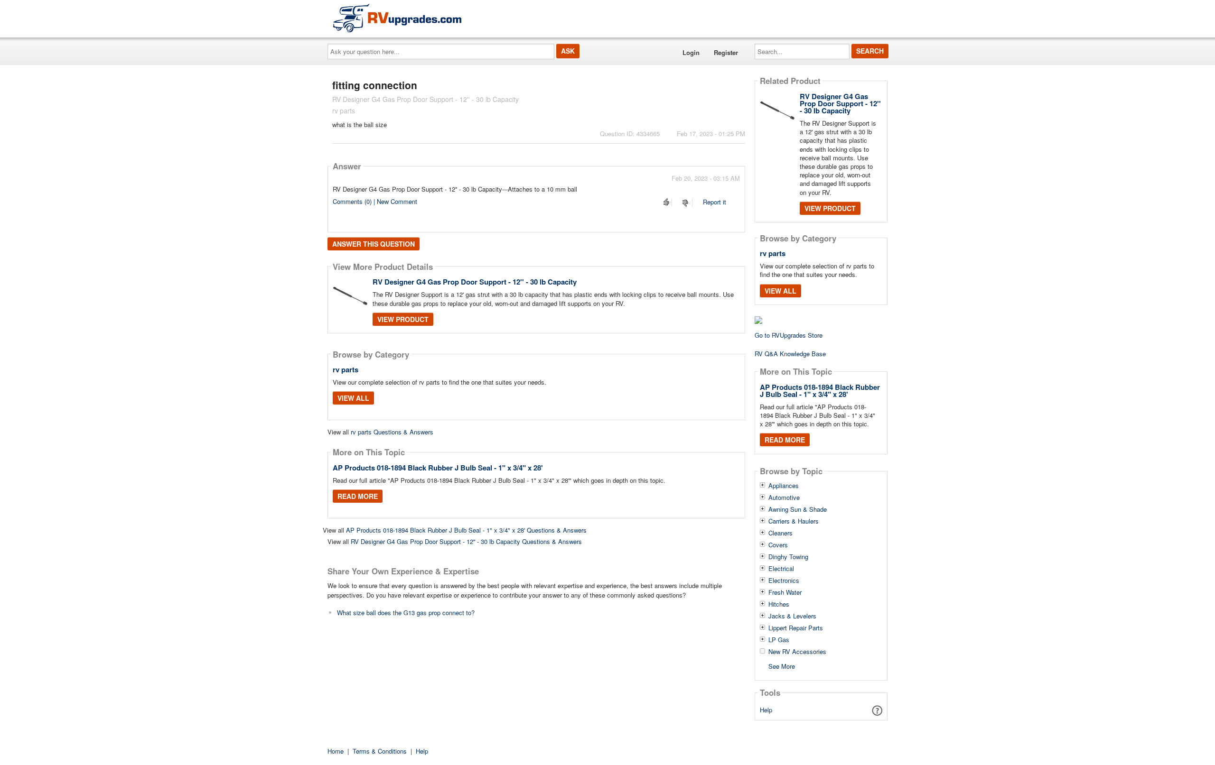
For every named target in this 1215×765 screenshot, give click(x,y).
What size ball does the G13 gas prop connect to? (406, 612)
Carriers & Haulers (793, 521)
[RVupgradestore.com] (397, 17)
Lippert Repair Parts (795, 628)
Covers (778, 545)
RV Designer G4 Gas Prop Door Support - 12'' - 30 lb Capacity (475, 282)
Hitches (778, 604)
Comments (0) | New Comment (375, 201)
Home (335, 751)
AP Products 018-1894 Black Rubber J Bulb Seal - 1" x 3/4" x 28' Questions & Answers (466, 530)
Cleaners (780, 533)
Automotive (784, 497)
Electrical (781, 568)
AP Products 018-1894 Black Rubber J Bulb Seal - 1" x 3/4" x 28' (438, 467)
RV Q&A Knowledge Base (790, 353)
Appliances (783, 485)
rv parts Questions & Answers (392, 431)
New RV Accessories (797, 651)
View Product (403, 319)
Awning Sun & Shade (797, 509)
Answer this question (373, 244)
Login (691, 52)
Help (766, 709)
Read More (357, 496)
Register (726, 52)
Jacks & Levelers (792, 616)
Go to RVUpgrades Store (788, 335)
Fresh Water (785, 592)
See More (781, 666)
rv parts (345, 369)
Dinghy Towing (788, 556)
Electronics (783, 580)
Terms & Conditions (380, 751)
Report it (714, 202)
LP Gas (778, 639)
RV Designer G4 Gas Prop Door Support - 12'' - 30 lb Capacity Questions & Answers (466, 541)
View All (353, 398)
